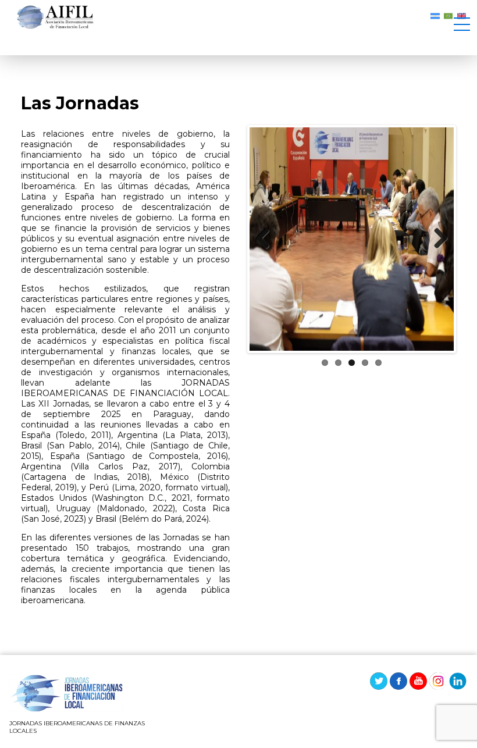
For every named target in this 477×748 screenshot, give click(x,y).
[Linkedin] (458, 681)
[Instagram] (438, 681)
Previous (267, 239)
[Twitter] (379, 681)
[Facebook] (398, 681)
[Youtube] (418, 681)
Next (436, 239)
